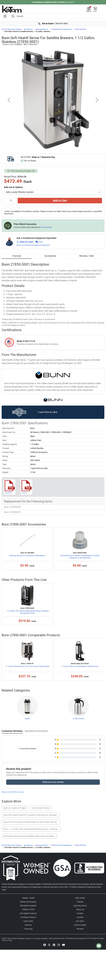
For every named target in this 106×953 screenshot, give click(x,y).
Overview (16, 256)
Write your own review (53, 782)
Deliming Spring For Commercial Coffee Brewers (27, 556)
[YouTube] (63, 945)
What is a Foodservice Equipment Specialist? (33, 245)
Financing (28, 929)
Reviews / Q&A (86, 256)
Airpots (27, 719)
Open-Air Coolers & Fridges (14, 808)
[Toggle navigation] (5, 16)
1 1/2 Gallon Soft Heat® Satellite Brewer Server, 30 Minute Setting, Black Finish (27, 612)
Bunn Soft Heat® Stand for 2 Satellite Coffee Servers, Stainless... (30, 815)
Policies (80, 902)
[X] (49, 945)
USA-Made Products (28, 913)
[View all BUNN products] (53, 400)
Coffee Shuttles (80, 29)
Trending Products (28, 917)
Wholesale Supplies (28, 906)
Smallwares (28, 29)
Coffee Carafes (78, 719)
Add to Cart (60, 200)
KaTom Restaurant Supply (11, 29)
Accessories (50, 256)
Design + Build (28, 898)
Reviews (80, 929)
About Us (80, 909)
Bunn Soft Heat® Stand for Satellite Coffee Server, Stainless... (29, 836)
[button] (88, 9)
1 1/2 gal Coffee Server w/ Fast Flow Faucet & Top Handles (27, 666)
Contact (80, 917)
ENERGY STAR (28, 909)
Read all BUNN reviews (13, 792)
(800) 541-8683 (26, 242)
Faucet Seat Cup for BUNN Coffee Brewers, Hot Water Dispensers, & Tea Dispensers (80, 557)
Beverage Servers (42, 29)
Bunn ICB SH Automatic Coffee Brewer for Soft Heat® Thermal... (30, 822)
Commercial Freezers (41, 808)
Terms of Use (7, 940)
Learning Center (80, 906)
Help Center (80, 898)
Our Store (80, 921)
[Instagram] (58, 945)
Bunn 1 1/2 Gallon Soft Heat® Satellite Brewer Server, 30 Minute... (31, 829)
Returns (28, 925)
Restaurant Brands (28, 902)
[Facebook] (44, 945)
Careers (80, 913)
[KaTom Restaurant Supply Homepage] (12, 9)
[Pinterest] (54, 945)
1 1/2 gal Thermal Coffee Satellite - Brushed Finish (79, 666)
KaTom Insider (80, 925)
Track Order (28, 921)
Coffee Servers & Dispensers (61, 29)
